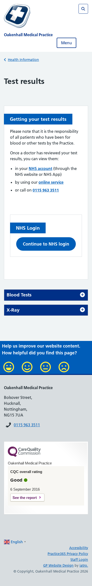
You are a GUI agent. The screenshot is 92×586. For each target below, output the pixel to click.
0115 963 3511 (27, 424)
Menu (66, 42)
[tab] (46, 295)
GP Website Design (58, 565)
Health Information (23, 59)
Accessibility (78, 548)
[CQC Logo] (24, 456)
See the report (25, 498)
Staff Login (79, 559)
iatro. (83, 565)
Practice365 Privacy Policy (68, 554)
